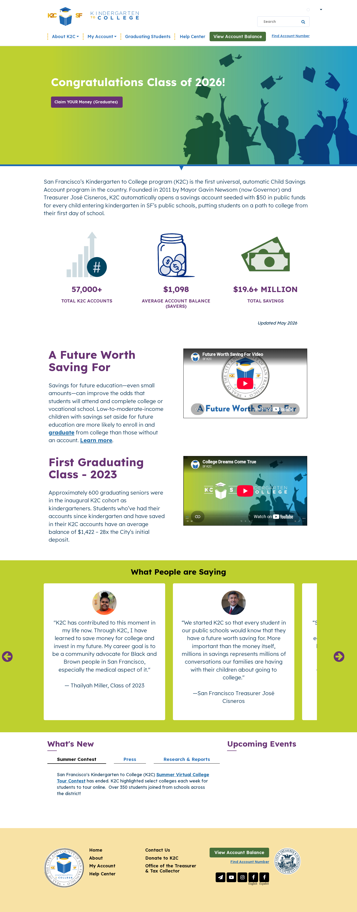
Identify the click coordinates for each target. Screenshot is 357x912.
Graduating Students (147, 36)
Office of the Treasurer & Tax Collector (170, 868)
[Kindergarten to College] (93, 16)
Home (95, 850)
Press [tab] (129, 759)
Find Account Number (291, 36)
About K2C (63, 36)
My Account (100, 36)
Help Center (192, 36)
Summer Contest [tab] (76, 759)
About (96, 858)
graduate (61, 432)
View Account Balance (237, 36)
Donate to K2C (161, 858)
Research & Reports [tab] (186, 759)
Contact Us (157, 850)
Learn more (96, 440)
